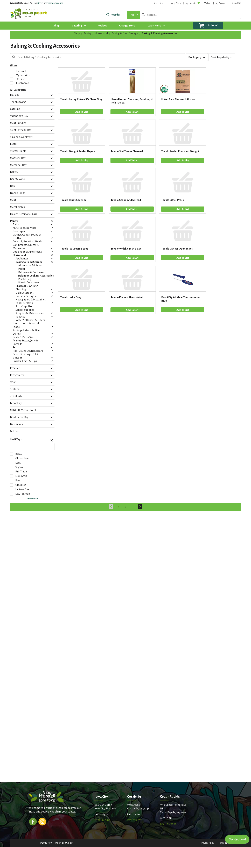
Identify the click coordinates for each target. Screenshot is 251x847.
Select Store (159, 3)
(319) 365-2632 (168, 823)
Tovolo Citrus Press (172, 199)
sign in (40, 3)
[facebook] (33, 821)
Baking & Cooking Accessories (159, 33)
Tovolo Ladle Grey (70, 297)
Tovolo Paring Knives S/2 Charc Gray (81, 99)
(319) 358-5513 (135, 819)
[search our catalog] (143, 15)
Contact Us (236, 3)
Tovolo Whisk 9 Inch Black (126, 248)
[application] (237, 840)
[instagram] (42, 821)
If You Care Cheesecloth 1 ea (178, 99)
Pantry (87, 33)
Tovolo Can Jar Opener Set (176, 248)
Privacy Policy (207, 843)
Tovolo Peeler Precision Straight (180, 151)
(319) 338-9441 (102, 819)
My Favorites (191, 3)
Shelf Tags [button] (16, 439)
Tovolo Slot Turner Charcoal (127, 151)
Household (101, 33)
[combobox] (133, 15)
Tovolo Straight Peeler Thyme (77, 151)
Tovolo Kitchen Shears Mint (127, 297)
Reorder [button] (115, 14)
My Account (221, 3)
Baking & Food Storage (124, 33)
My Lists (208, 3)
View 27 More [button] (32, 498)
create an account (54, 3)
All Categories (18, 89)
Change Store (175, 3)
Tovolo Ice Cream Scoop (74, 248)
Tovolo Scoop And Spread (126, 199)
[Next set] (139, 506)
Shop (77, 33)
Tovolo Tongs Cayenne (73, 199)
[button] (50, 95)
